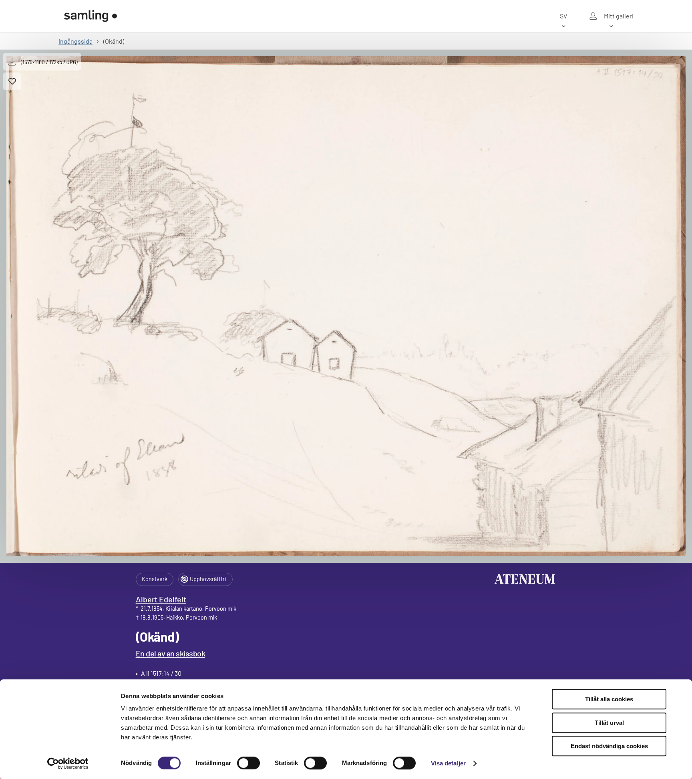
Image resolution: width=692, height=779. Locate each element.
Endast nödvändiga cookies (609, 746)
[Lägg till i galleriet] (12, 81)
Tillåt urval (609, 722)
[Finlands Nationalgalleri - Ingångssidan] (90, 16)
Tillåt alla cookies (609, 699)
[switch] (248, 763)
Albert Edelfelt (161, 599)
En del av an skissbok (170, 653)
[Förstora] (346, 306)
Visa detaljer (448, 763)
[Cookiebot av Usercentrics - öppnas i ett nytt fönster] (68, 763)
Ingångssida (75, 41)
